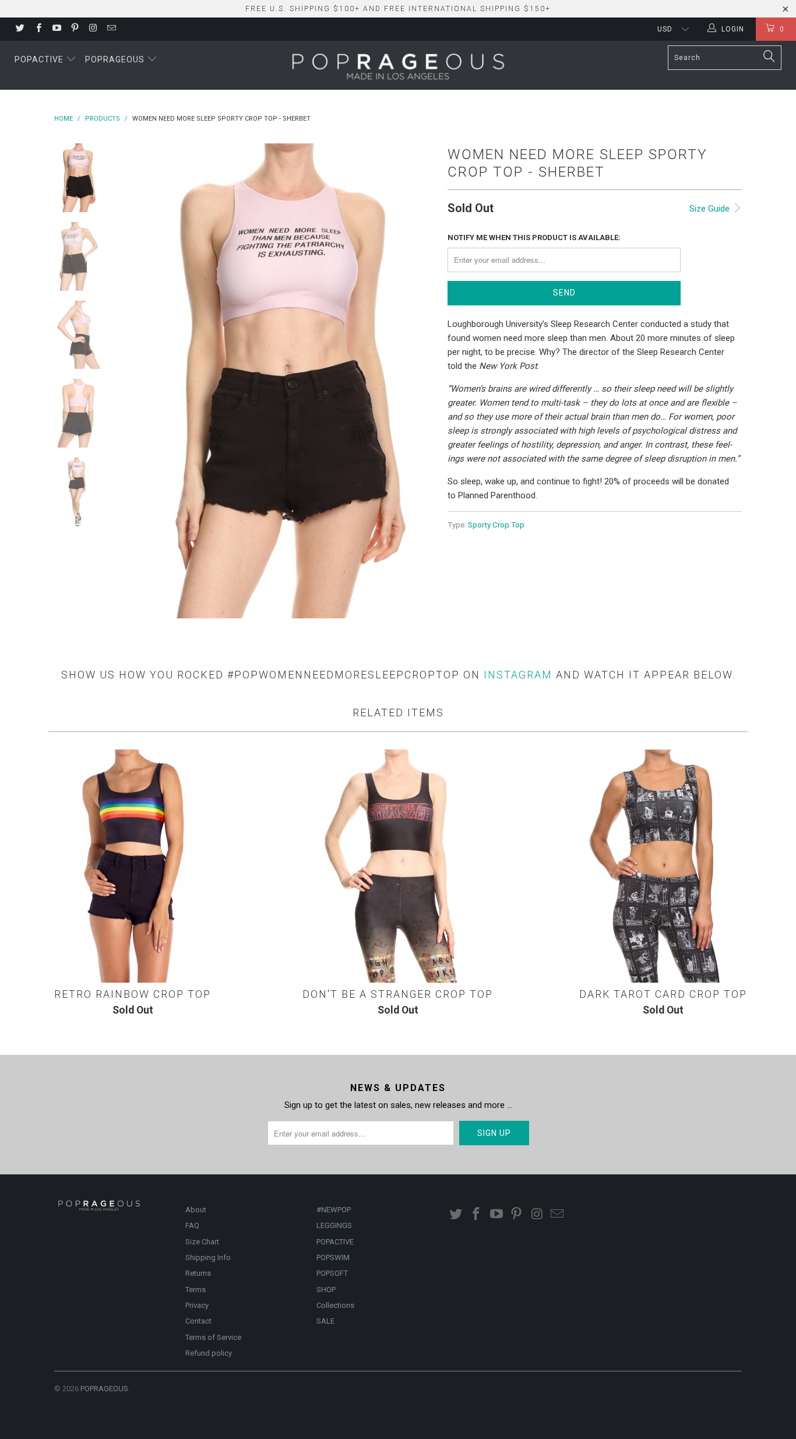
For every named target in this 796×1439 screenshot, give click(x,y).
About (195, 1209)
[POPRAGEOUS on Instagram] (92, 29)
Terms (195, 1289)
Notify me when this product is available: (534, 237)
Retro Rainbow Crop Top (132, 866)
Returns (198, 1273)
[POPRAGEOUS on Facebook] (38, 29)
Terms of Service (213, 1337)
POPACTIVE (335, 1241)
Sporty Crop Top (496, 524)
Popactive (40, 59)
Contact (198, 1321)
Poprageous (116, 59)
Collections (335, 1305)
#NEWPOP (333, 1209)
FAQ (192, 1225)
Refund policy (208, 1353)
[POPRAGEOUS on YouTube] (56, 29)
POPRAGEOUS (104, 1388)
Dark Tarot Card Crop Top (663, 866)
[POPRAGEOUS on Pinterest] (74, 29)
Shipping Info (208, 1257)
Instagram (518, 675)
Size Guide (710, 208)
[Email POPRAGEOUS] (110, 29)
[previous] (135, 380)
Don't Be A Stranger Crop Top (397, 866)
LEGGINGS (334, 1225)
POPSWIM (333, 1257)
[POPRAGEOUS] (398, 65)
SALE (325, 1321)
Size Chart (202, 1241)
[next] (418, 380)
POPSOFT (332, 1273)
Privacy (197, 1305)
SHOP (326, 1289)
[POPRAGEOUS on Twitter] (19, 29)
